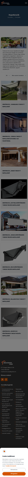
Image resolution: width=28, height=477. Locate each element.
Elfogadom (14, 473)
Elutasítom (14, 469)
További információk (11, 466)
